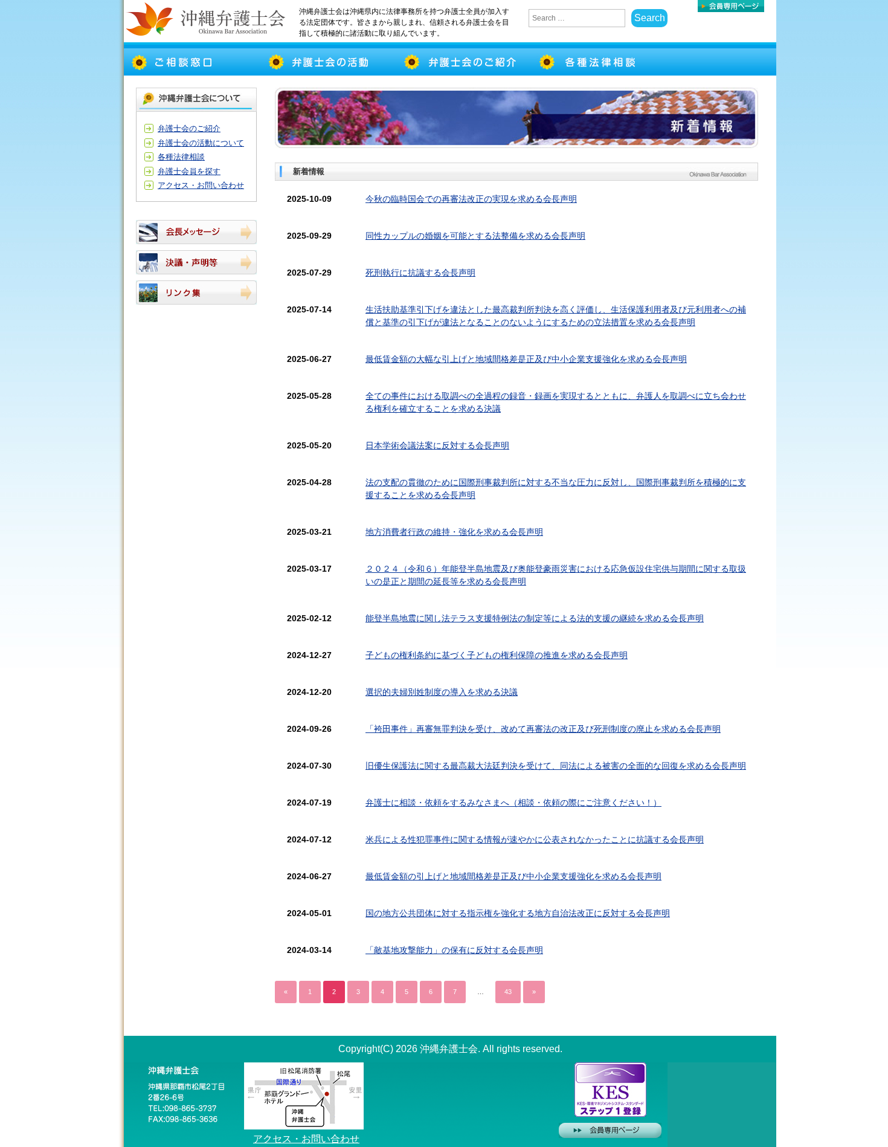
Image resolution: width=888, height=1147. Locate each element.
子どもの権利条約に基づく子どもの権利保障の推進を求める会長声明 (496, 655)
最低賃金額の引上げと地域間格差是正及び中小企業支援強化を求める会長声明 (513, 876)
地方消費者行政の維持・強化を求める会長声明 (454, 532)
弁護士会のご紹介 (189, 128)
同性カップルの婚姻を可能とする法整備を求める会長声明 (475, 236)
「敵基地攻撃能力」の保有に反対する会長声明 (454, 950)
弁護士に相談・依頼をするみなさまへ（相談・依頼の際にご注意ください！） (513, 802)
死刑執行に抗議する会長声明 (420, 272)
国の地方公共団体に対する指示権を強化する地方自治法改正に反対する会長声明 (517, 913)
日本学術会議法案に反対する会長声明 (437, 445)
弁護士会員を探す (189, 171)
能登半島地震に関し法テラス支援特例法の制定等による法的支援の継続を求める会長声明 (534, 618)
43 (508, 991)
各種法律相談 (181, 156)
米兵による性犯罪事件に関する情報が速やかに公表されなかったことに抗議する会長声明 (534, 839)
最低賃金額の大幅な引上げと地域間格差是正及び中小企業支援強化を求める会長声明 (526, 359)
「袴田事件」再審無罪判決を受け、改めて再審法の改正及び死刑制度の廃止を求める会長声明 (543, 729)
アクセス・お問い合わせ (201, 185)
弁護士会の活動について (201, 142)
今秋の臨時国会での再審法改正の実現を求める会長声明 (471, 199)
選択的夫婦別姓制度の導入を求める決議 (441, 692)
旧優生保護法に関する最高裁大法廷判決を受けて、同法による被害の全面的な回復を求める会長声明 (555, 766)
